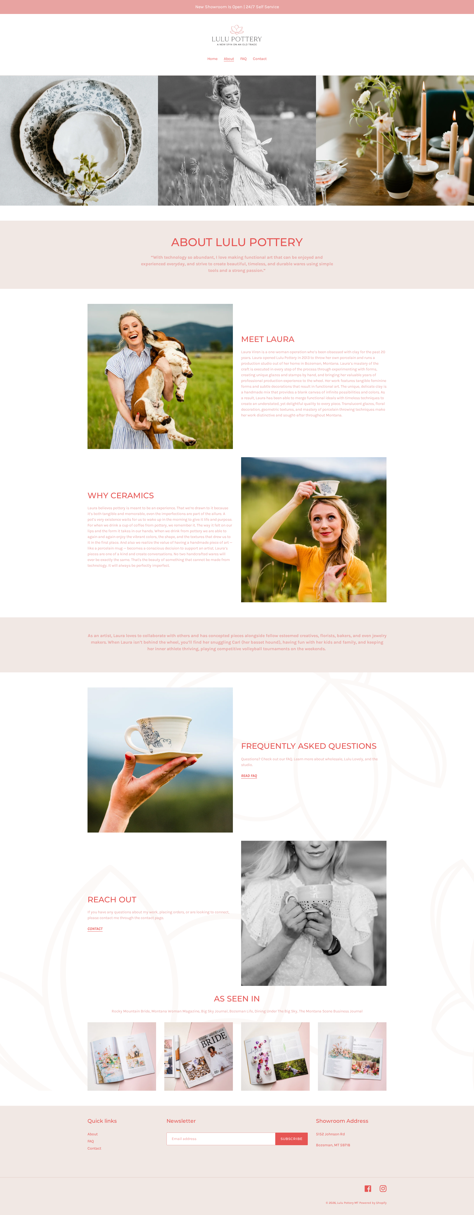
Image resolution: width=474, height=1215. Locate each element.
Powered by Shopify (372, 1203)
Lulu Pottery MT (348, 1203)
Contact (94, 1148)
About (93, 1134)
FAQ (91, 1141)
